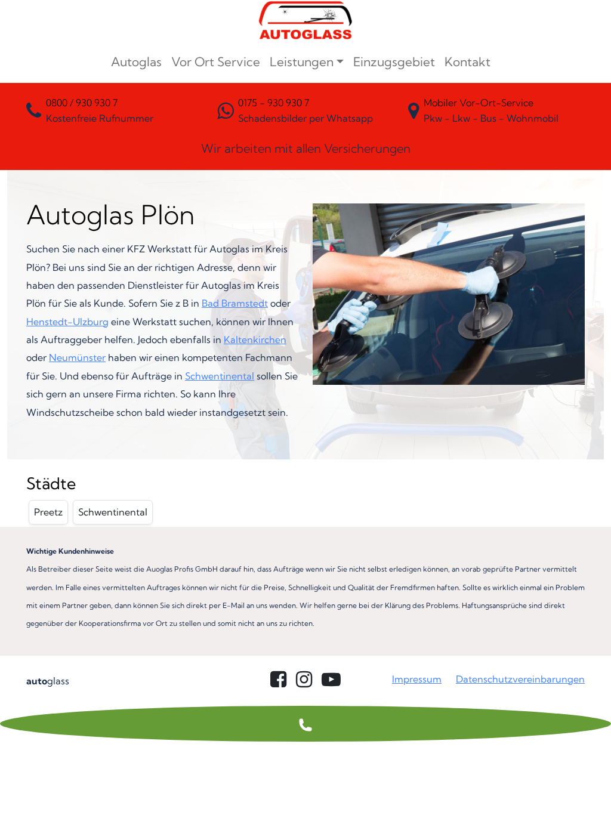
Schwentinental (219, 376)
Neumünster (77, 357)
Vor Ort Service (215, 61)
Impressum (417, 679)
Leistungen (302, 61)
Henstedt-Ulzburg (67, 322)
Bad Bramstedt (235, 303)
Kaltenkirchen (255, 339)
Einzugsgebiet (394, 61)
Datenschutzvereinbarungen (520, 679)
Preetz (48, 512)
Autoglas (136, 61)
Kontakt (467, 61)
